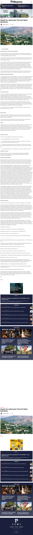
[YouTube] (17, 524)
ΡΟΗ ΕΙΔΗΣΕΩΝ (3, 8)
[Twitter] (20, 524)
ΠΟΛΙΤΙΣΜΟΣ (2, 18)
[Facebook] (12, 524)
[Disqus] (16, 372)
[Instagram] (15, 524)
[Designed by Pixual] (16, 531)
